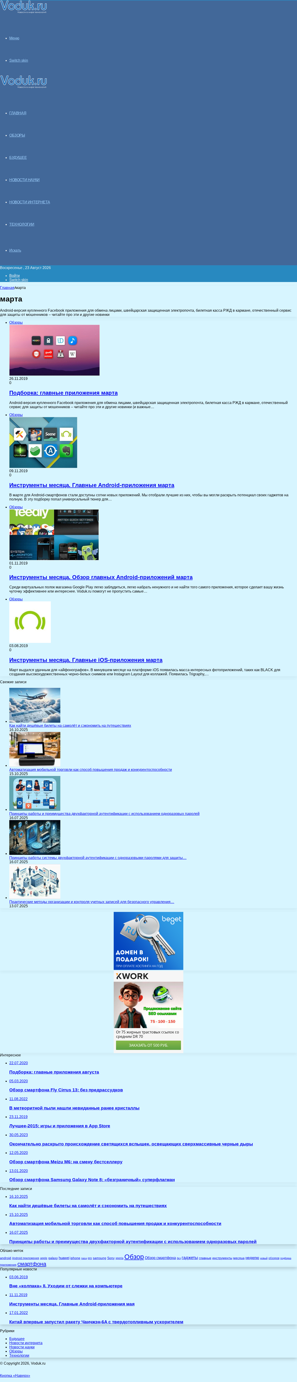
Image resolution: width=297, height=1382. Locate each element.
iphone (75, 1258)
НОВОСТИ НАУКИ (24, 180)
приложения (8, 1264)
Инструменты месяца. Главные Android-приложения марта (91, 485)
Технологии (19, 1355)
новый (264, 1258)
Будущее (17, 1339)
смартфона (31, 1264)
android (5, 1258)
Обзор (134, 1256)
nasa (84, 1258)
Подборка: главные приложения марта (63, 393)
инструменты (222, 1258)
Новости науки (22, 1347)
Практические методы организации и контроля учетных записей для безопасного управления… (91, 902)
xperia (119, 1258)
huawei (64, 1258)
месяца (239, 1258)
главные (205, 1258)
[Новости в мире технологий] (23, 12)
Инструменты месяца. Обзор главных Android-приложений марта (101, 577)
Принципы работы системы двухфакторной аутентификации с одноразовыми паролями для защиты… (98, 858)
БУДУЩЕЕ (18, 158)
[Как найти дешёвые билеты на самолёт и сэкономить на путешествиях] (34, 721)
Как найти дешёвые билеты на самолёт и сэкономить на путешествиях (70, 726)
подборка (285, 1258)
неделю (252, 1257)
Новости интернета (29, 202)
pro (90, 1258)
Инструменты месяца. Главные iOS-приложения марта (85, 660)
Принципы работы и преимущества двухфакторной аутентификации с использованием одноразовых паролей (104, 814)
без (179, 1258)
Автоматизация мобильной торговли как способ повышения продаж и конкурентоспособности (90, 770)
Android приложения (25, 1258)
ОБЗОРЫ (17, 135)
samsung (99, 1258)
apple (43, 1258)
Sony (111, 1258)
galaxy (53, 1258)
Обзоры (16, 1351)
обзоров (273, 1258)
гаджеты (190, 1257)
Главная (7, 288)
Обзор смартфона (160, 1258)
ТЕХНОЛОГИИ (21, 224)
